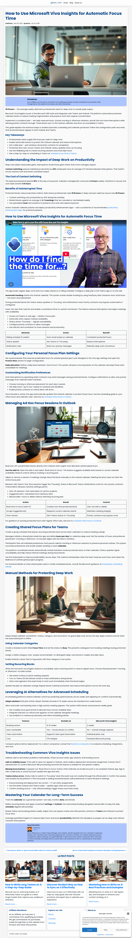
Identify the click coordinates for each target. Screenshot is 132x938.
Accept (89, 930)
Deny (105, 930)
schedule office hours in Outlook (87, 521)
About (51, 914)
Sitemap (52, 923)
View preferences (121, 930)
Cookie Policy (101, 934)
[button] (128, 914)
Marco (35, 830)
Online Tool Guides (21, 934)
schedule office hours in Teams (57, 397)
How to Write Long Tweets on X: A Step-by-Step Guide (23, 886)
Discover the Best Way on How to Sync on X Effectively (65, 886)
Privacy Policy (109, 934)
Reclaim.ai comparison (80, 744)
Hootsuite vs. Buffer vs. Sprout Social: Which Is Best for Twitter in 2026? (32, 850)
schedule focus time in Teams (63, 153)
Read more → (11, 904)
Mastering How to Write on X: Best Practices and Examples (106, 886)
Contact (52, 919)
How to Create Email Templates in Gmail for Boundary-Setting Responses (98, 850)
